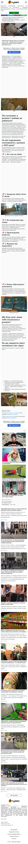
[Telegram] (10, 14)
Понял (14, 12)
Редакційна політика (14, 831)
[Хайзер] (13, 2)
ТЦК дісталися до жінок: (8, 416)
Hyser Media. (17, 841)
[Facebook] (4, 14)
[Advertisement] (14, 83)
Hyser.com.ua (24, 808)
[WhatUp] (24, 14)
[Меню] (2, 2)
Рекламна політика (14, 836)
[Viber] (17, 14)
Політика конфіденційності (14, 834)
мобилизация (8, 499)
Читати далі (14, 795)
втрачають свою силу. (13, 414)
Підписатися (15, 52)
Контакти (14, 838)
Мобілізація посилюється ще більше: (11, 412)
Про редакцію (14, 829)
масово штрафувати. (12, 417)
